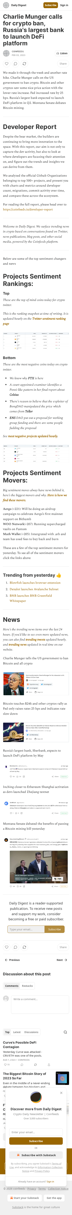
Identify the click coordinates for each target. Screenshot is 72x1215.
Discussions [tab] (31, 1032)
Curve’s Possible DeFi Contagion (19, 1045)
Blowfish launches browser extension (35, 582)
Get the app (54, 1198)
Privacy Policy (42, 1171)
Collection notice (58, 1188)
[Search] (65, 1032)
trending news (18, 644)
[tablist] (19, 986)
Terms (42, 1188)
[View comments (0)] (15, 63)
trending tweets (35, 639)
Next (60, 960)
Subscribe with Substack (39, 1155)
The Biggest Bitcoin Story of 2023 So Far (24, 1076)
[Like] (6, 63)
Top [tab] (7, 1032)
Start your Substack (26, 1198)
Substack (17, 1207)
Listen (64, 53)
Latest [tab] (17, 1032)
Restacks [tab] (27, 986)
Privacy (31, 1188)
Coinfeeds (18, 51)
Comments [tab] (11, 986)
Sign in (64, 5)
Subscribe (50, 5)
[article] (36, 1053)
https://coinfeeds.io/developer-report (28, 209)
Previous (14, 960)
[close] (61, 1093)
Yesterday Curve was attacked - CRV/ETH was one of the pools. (22, 1053)
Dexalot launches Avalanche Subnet (34, 589)
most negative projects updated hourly (32, 436)
